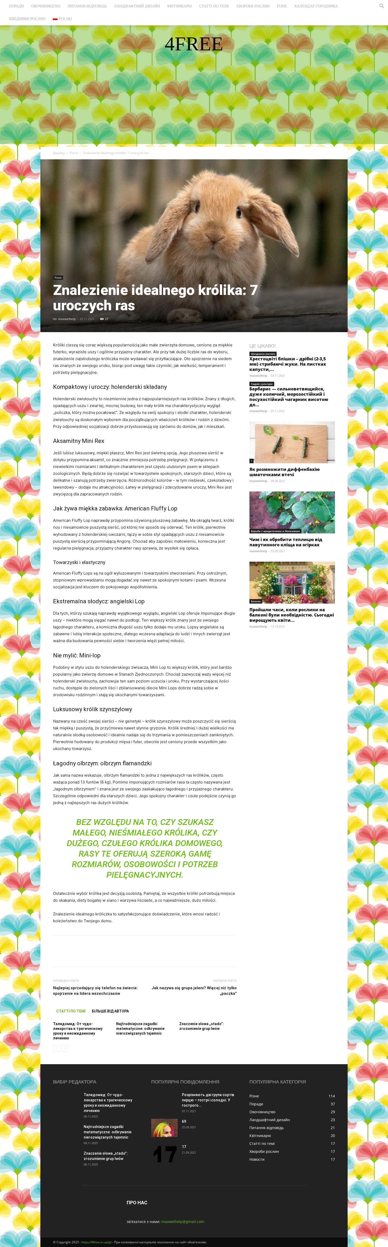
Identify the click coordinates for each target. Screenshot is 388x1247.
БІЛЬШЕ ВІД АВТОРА (110, 1011)
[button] (381, 6)
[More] (155, 955)
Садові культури (262, 384)
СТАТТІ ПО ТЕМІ (71, 1011)
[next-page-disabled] (64, 1048)
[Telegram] (107, 955)
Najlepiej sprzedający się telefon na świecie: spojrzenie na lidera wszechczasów (95, 991)
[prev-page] (56, 1048)
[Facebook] (58, 955)
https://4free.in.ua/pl (96, 1242)
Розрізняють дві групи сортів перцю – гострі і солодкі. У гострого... (208, 1100)
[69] (164, 1128)
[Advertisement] (194, 107)
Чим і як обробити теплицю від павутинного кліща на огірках (285, 542)
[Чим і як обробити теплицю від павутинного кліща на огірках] (292, 512)
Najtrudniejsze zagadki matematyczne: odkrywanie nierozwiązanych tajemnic (140, 1028)
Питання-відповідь (87, 6)
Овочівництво (45, 6)
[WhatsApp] (119, 955)
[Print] (143, 955)
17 (184, 1147)
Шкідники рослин (27, 19)
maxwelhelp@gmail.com (182, 1221)
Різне (282, 6)
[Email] (131, 955)
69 (184, 1121)
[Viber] (94, 955)
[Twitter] (82, 955)
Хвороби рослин (252, 6)
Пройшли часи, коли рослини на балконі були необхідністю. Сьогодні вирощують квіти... (291, 615)
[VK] (70, 955)
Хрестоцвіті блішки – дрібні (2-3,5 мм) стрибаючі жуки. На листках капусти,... (287, 364)
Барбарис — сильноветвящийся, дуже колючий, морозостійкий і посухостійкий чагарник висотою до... (288, 397)
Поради (16, 6)
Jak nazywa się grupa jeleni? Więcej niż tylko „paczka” (194, 991)
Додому (59, 153)
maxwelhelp (67, 319)
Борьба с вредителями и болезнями (275, 531)
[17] (164, 1153)
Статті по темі (214, 6)
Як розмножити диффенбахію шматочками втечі (284, 471)
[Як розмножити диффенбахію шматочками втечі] (292, 443)
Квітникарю (179, 6)
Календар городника (316, 6)
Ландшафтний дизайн (137, 6)
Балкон (256, 601)
